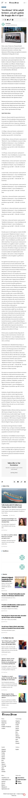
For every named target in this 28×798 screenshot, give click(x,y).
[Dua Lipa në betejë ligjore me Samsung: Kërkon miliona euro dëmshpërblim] (22, 522)
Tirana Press (8, 23)
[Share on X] (5, 19)
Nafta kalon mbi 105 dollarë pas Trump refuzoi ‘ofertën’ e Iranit (12, 506)
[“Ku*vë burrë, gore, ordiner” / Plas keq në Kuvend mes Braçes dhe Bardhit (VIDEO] (22, 644)
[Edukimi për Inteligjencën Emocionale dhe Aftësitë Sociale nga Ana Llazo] (20, 582)
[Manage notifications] (24, 794)
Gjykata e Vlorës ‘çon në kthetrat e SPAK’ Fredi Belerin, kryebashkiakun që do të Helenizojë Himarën (9, 661)
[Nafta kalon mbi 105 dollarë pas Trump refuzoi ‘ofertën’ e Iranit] (14, 495)
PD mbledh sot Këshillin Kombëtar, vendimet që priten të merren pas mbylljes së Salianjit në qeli (14, 605)
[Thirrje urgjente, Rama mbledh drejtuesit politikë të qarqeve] (22, 698)
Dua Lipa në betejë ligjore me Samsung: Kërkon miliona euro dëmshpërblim (9, 520)
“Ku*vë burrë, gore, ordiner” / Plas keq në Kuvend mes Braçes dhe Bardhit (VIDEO (9, 642)
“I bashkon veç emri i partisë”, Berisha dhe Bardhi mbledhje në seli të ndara (9, 678)
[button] (3, 3)
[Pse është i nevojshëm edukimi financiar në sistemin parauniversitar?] (22, 538)
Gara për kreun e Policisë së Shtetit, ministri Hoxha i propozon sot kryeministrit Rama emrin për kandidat (13, 627)
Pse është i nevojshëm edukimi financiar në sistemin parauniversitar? (9, 536)
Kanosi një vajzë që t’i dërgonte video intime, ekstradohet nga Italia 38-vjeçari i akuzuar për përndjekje (14, 616)
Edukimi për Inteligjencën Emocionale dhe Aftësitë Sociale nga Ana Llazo (7, 579)
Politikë (4, 7)
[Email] (8, 19)
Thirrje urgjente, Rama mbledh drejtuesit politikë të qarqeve (9, 695)
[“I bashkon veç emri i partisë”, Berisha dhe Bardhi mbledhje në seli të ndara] (22, 680)
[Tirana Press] (14, 3)
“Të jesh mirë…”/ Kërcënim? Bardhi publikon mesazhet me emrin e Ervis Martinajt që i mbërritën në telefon (13, 594)
